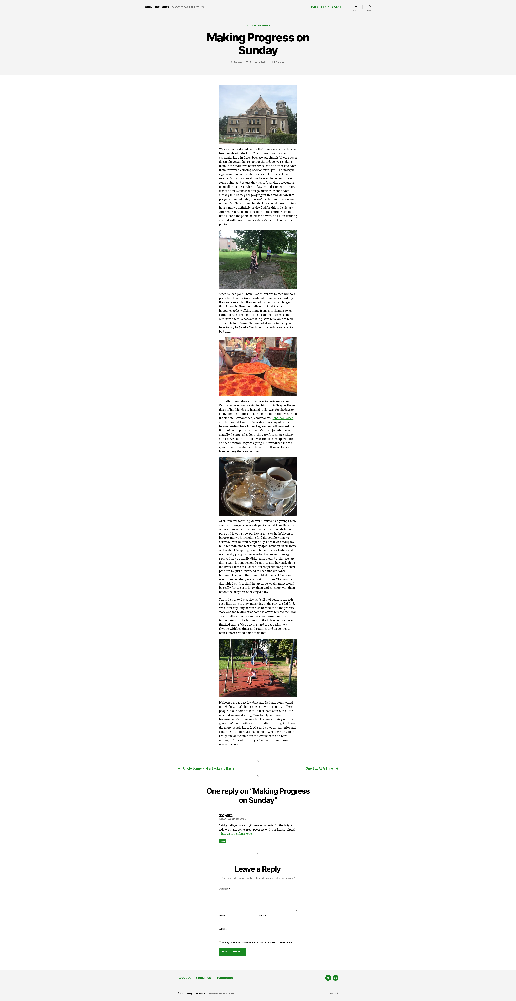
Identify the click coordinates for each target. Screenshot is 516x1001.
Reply (222, 841)
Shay (239, 62)
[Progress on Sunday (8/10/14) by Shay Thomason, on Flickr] (258, 114)
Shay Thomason (157, 6)
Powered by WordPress (221, 993)
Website (223, 928)
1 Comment (279, 62)
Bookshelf (337, 6)
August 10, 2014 (258, 62)
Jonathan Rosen (282, 418)
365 (247, 25)
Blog (323, 6)
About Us (184, 978)
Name (222, 915)
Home (314, 6)
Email (262, 915)
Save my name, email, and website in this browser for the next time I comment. (257, 942)
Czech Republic (261, 25)
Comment (224, 889)
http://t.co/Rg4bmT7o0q (236, 834)
